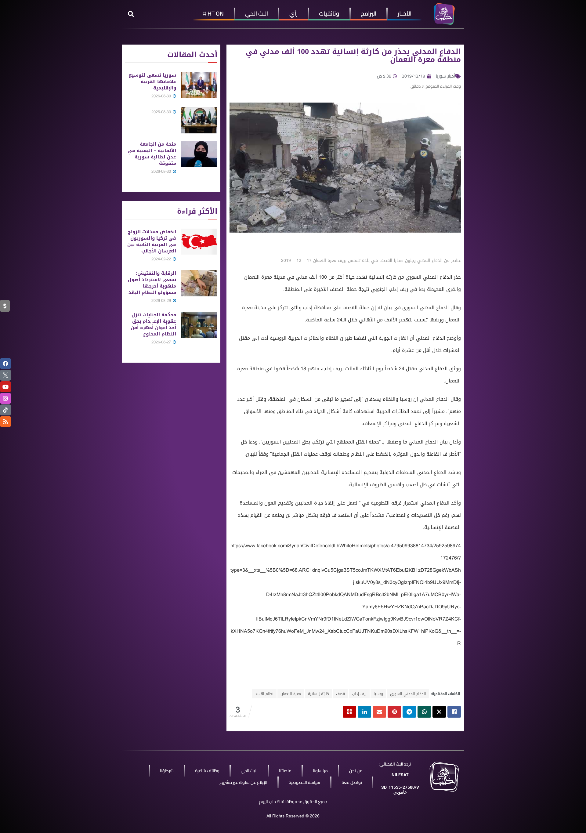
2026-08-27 (161, 342)
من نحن (356, 771)
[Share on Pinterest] (394, 712)
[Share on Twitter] (439, 712)
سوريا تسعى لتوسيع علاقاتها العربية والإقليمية (152, 81)
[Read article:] (199, 120)
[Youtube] (5, 386)
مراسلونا (320, 771)
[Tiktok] (5, 409)
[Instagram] (5, 398)
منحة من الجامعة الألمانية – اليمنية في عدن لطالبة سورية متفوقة (152, 154)
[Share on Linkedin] (364, 712)
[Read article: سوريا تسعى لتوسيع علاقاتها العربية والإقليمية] (199, 85)
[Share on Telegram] (409, 712)
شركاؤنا (167, 771)
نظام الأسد (264, 693)
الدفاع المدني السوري (408, 693)
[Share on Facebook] (454, 712)
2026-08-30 (161, 96)
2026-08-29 (161, 300)
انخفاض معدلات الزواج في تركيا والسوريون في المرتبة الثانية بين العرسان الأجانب (151, 241)
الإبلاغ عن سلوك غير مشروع (243, 782)
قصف (340, 693)
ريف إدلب (359, 693)
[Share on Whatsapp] (424, 712)
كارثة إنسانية (318, 693)
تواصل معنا (352, 782)
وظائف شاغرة (207, 771)
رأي (293, 13)
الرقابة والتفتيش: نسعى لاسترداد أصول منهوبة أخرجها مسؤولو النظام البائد (152, 283)
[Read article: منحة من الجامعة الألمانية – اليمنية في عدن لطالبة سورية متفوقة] (199, 154)
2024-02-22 (161, 259)
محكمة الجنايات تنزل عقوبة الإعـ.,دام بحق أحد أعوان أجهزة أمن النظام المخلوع (153, 324)
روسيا (378, 693)
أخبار (451, 76)
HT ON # (213, 13)
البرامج (368, 13)
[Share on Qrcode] (349, 712)
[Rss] (5, 421)
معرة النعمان (290, 693)
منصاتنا (285, 771)
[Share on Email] (379, 712)
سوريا (441, 76)
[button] (131, 14)
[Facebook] (5, 363)
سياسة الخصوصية (304, 782)
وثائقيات (329, 13)
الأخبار (404, 13)
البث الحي (256, 13)
